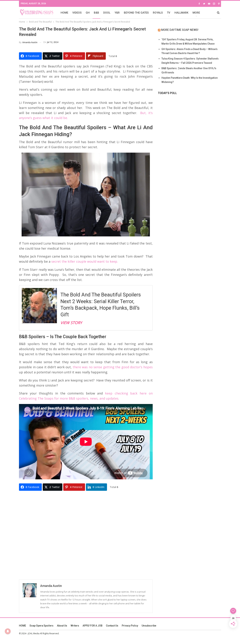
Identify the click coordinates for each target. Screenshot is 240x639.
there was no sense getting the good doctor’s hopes (113, 367)
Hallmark (181, 12)
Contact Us (112, 625)
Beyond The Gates (136, 12)
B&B (96, 12)
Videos (77, 12)
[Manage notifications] (8, 631)
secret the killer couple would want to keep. (84, 261)
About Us (62, 625)
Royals (158, 12)
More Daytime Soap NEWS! (179, 30)
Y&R (117, 12)
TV (168, 12)
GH (88, 12)
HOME (64, 12)
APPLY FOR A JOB (92, 625)
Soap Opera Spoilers (41, 625)
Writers (75, 625)
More (196, 12)
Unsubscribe (149, 625)
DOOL (106, 12)
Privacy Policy (130, 625)
